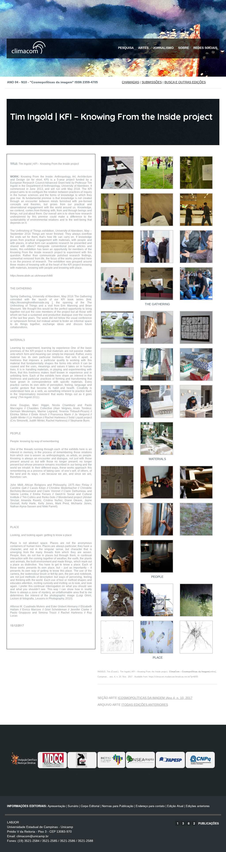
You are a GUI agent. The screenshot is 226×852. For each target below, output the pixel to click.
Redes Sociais (205, 48)
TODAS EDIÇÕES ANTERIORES (145, 704)
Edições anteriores (198, 806)
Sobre (183, 48)
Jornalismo (163, 48)
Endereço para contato (150, 806)
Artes (143, 48)
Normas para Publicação (117, 806)
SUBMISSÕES (152, 82)
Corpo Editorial (90, 806)
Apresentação (56, 806)
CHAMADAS (130, 82)
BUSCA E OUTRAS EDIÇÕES (185, 82)
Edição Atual (175, 806)
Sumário (73, 806)
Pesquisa (126, 48)
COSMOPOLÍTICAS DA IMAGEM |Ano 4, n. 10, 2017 (155, 698)
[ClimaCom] (27, 56)
